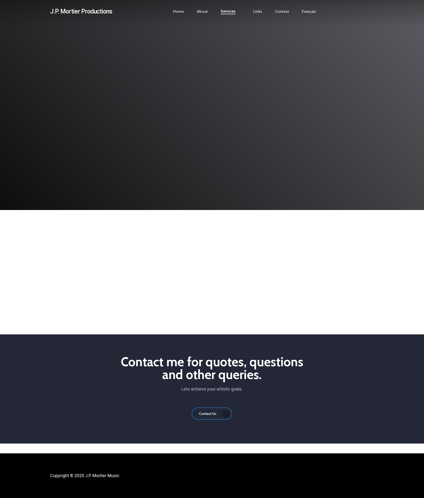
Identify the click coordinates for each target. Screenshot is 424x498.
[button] (212, 131)
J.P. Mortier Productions (81, 11)
